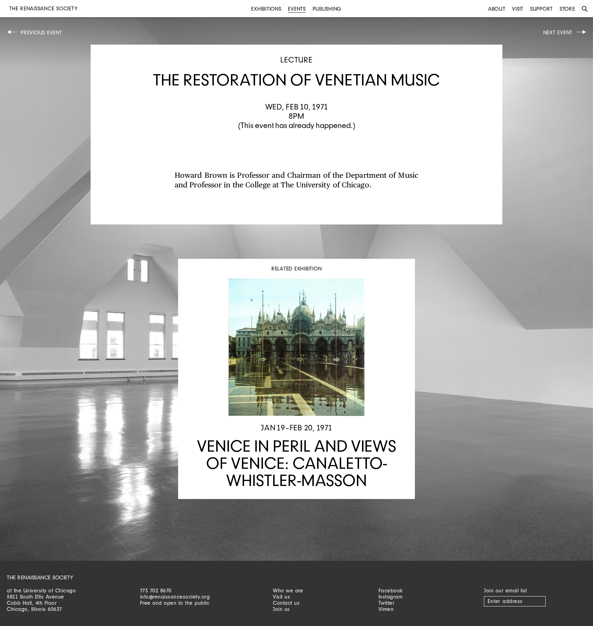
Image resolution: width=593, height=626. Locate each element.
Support (541, 8)
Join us (281, 609)
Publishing (327, 8)
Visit (517, 8)
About (496, 8)
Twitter (387, 603)
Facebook (391, 590)
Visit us (281, 596)
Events (297, 8)
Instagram (391, 596)
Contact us (286, 603)
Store (567, 8)
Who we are (288, 590)
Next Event (558, 32)
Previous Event (41, 32)
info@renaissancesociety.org (175, 596)
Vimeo (386, 609)
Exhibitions (266, 8)
